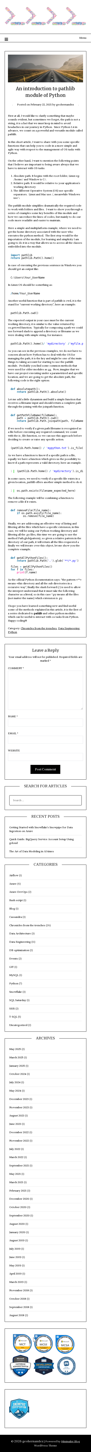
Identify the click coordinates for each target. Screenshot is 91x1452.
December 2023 (19, 1099)
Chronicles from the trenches (39, 628)
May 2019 (15, 1265)
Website (14, 750)
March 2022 (16, 1157)
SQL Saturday (17, 1000)
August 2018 (16, 1315)
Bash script (16, 900)
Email (13, 733)
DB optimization (19, 950)
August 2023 (16, 1115)
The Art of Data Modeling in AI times (31, 851)
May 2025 (15, 1049)
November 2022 (19, 1140)
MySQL (14, 975)
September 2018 (19, 1307)
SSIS (12, 1008)
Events (13, 958)
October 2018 (17, 1298)
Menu (82, 37)
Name (13, 716)
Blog (12, 908)
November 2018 (19, 1290)
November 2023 (19, 1107)
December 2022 (19, 1132)
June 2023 (15, 1123)
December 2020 (19, 1198)
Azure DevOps (18, 891)
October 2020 (18, 1207)
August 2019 (17, 1240)
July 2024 (15, 1082)
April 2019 (15, 1273)
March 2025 (16, 1057)
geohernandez (65, 104)
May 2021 (15, 1173)
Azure (13, 883)
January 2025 (17, 1065)
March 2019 (16, 1282)
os (49, 369)
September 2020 (19, 1215)
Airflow (13, 875)
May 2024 (15, 1090)
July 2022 (14, 1149)
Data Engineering (69, 628)
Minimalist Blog (70, 1441)
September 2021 (19, 1165)
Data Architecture (20, 933)
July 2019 (15, 1248)
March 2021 (16, 1182)
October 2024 (17, 1074)
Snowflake (15, 991)
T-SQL (13, 1016)
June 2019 (15, 1257)
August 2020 (17, 1223)
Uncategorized (18, 1025)
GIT (11, 967)
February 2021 (18, 1190)
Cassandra (15, 917)
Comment (16, 668)
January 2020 (17, 1232)
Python (12, 632)
